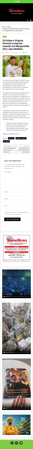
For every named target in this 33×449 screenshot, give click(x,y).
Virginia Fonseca (21, 138)
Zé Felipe (6, 141)
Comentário (8, 172)
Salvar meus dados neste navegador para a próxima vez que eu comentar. (16, 213)
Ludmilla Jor (7, 53)
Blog (4, 36)
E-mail (6, 199)
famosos (11, 138)
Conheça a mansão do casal (11, 134)
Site (5, 205)
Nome (6, 192)
